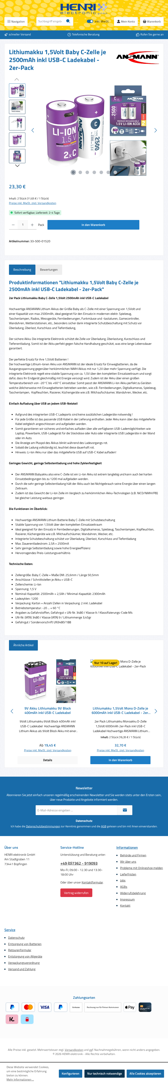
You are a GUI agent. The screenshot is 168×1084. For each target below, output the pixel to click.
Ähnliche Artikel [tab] (23, 645)
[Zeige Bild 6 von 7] (108, 172)
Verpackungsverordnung (24, 962)
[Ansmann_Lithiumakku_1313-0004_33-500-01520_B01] (94, 130)
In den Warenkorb (93, 224)
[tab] (22, 270)
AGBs (123, 886)
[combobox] (50, 21)
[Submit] (124, 810)
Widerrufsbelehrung (133, 893)
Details (47, 760)
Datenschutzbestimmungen (43, 826)
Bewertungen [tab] (49, 269)
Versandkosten (74, 1050)
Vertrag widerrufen (76, 892)
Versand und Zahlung (21, 969)
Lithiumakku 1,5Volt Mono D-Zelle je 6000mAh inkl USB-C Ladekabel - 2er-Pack (120, 710)
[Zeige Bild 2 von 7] (80, 172)
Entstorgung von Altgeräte (25, 956)
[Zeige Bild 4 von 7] (94, 172)
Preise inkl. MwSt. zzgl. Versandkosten (32, 203)
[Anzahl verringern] (13, 225)
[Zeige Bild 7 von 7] (115, 172)
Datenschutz (16, 937)
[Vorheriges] (33, 130)
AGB (103, 826)
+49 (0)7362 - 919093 (79, 863)
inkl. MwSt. (98, 21)
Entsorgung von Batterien (25, 944)
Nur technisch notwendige (104, 1073)
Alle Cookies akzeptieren (145, 1073)
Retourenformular (19, 950)
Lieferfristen (128, 874)
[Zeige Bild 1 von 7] (73, 172)
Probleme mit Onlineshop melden (141, 868)
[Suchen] (68, 21)
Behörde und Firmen (133, 855)
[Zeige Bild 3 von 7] (87, 172)
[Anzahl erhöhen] (32, 225)
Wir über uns (128, 861)
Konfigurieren (70, 1073)
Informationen (127, 847)
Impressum (127, 899)
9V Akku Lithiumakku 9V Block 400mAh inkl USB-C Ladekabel (47, 710)
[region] (84, 130)
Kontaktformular (92, 882)
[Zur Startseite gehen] (84, 8)
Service (9, 929)
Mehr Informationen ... (20, 1080)
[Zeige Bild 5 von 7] (101, 172)
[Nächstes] (155, 130)
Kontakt (125, 905)
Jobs (123, 880)
